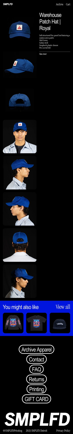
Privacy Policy (63, 430)
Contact (36, 359)
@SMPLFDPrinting (12, 430)
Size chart (42, 54)
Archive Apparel (36, 349)
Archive (59, 4)
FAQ (36, 369)
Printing (36, 389)
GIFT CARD (36, 399)
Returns (36, 379)
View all (63, 306)
